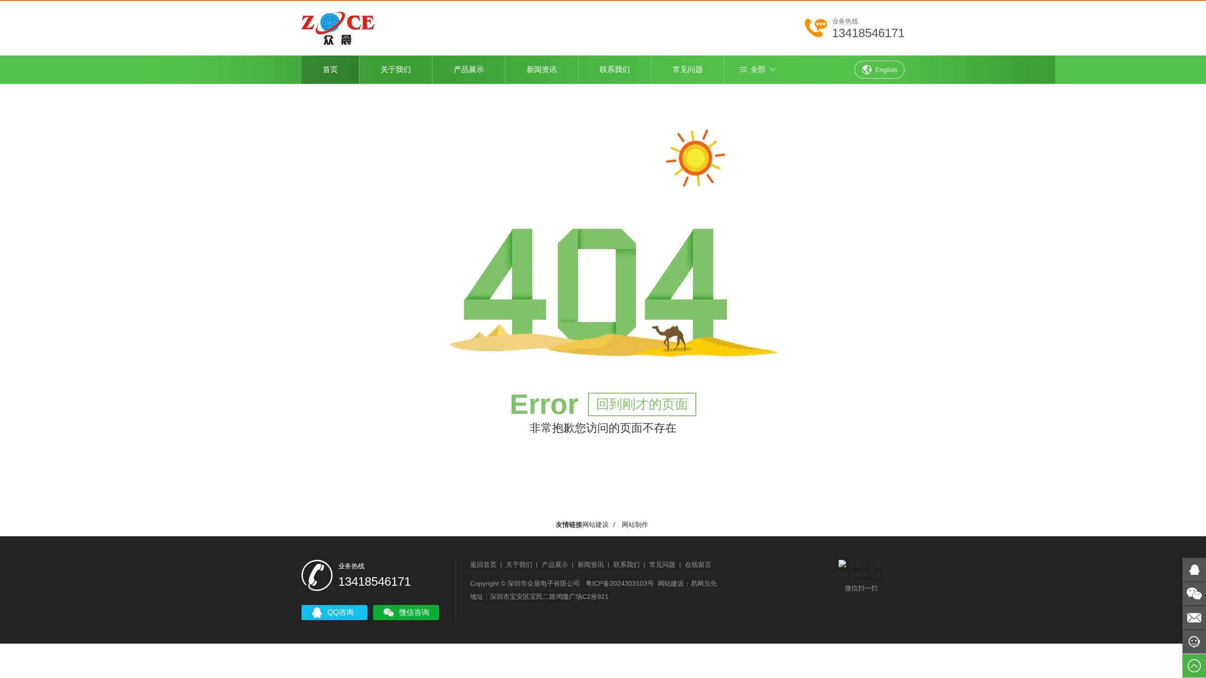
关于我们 (396, 69)
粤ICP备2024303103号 (620, 583)
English (886, 69)
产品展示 (469, 69)
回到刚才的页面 (642, 404)
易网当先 (704, 583)
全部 (758, 69)
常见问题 (688, 69)
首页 (330, 69)
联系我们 (615, 69)
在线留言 (698, 564)
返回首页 (483, 564)
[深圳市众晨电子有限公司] (338, 27)
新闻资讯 (542, 69)
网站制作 (635, 524)
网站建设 (595, 524)
